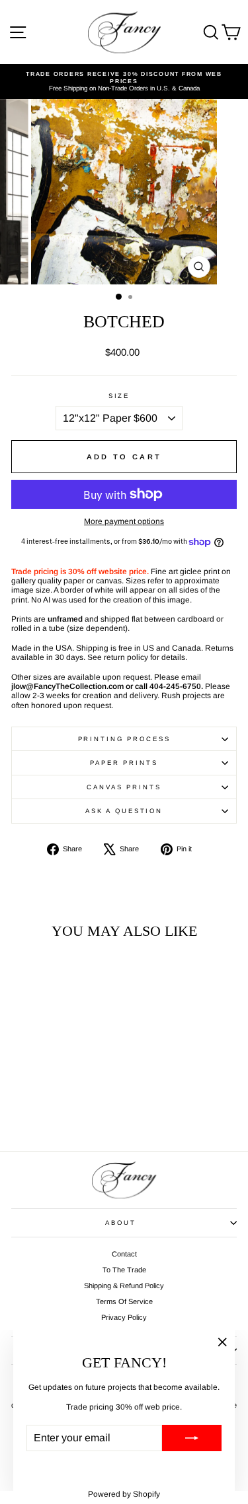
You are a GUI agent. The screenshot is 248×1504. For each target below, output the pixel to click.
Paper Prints (123, 762)
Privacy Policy (124, 1317)
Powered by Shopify (124, 1494)
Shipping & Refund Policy (124, 1286)
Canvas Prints (124, 787)
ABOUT (120, 1222)
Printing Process (124, 738)
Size (119, 395)
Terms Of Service (124, 1301)
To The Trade (124, 1270)
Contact (124, 1254)
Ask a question (124, 810)
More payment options (124, 521)
